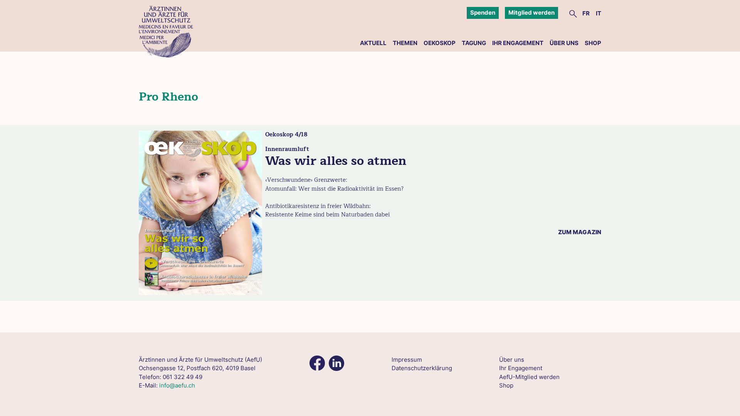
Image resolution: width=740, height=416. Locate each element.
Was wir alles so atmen (335, 161)
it (598, 13)
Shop (593, 43)
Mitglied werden (531, 12)
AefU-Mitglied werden (529, 377)
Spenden (482, 12)
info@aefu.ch (177, 385)
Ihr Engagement (517, 43)
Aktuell (373, 43)
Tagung (474, 43)
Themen (405, 43)
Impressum (407, 359)
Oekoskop (440, 43)
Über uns (564, 43)
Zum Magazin (579, 232)
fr (586, 13)
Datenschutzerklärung (422, 368)
